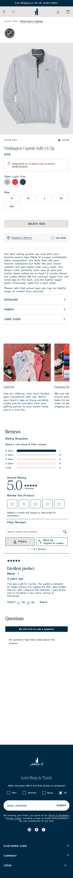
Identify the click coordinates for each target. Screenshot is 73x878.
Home (7, 21)
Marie (11, 573)
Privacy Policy (13, 818)
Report (43, 602)
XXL (12, 206)
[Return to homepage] (36, 11)
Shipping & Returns (21, 237)
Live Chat (61, 237)
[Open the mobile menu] (5, 11)
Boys (50, 792)
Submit (61, 805)
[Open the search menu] (13, 11)
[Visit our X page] (43, 829)
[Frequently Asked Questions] (36, 3)
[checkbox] (8, 792)
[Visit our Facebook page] (36, 829)
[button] (12, 504)
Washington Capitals (31, 21)
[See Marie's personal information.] (18, 573)
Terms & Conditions (58, 815)
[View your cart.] (65, 11)
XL (61, 198)
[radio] (7, 182)
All (65, 792)
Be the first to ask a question (36, 629)
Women (32, 792)
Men (14, 792)
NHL (15, 21)
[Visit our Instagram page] (29, 829)
